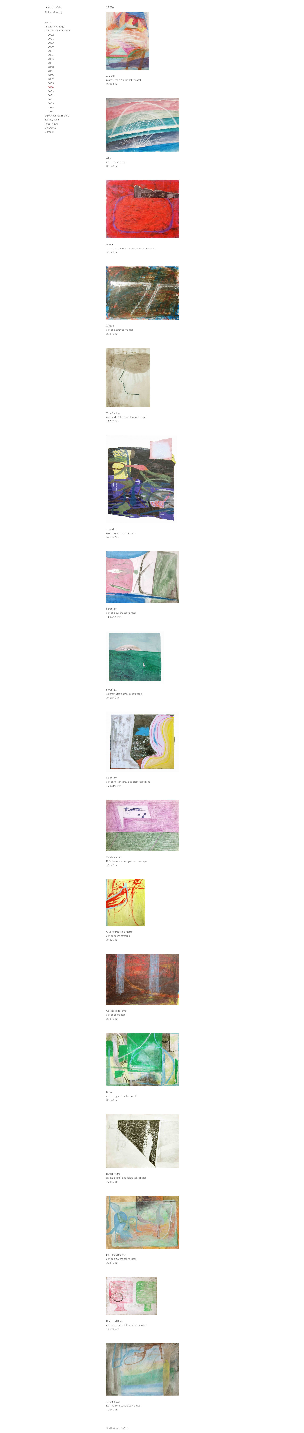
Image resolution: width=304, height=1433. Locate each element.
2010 (51, 75)
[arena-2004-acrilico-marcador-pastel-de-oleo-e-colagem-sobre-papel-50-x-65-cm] (171, 209)
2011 (51, 71)
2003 (51, 91)
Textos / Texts (52, 119)
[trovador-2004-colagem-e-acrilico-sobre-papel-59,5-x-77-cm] (171, 479)
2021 (51, 38)
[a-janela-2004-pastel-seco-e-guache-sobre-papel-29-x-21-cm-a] (171, 41)
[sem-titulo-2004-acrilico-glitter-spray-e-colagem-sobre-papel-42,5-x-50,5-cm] (171, 742)
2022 (51, 34)
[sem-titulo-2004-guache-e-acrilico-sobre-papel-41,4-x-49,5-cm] (171, 577)
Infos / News (51, 123)
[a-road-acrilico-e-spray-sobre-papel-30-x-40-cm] (171, 293)
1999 (51, 107)
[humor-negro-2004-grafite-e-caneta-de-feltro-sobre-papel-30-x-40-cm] (171, 1141)
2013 (51, 67)
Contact (49, 131)
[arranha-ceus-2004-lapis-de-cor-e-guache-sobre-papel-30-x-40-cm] (171, 1369)
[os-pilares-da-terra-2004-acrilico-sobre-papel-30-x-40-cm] (171, 979)
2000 (51, 103)
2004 (51, 87)
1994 (51, 111)
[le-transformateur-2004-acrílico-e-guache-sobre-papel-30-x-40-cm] (171, 1222)
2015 (51, 58)
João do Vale (53, 7)
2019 (51, 46)
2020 (51, 42)
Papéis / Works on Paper (57, 30)
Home (48, 22)
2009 (51, 79)
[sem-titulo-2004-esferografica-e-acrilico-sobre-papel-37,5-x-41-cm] (171, 657)
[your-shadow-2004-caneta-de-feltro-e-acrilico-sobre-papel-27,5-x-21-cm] (171, 377)
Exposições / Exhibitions (57, 115)
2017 (51, 50)
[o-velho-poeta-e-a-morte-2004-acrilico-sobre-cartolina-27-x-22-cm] (171, 902)
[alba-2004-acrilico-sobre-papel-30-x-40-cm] (171, 125)
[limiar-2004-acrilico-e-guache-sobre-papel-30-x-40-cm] (171, 1059)
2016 (51, 54)
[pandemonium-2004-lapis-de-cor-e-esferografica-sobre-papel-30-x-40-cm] (171, 825)
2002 (51, 95)
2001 (51, 99)
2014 (51, 62)
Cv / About (50, 127)
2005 (51, 83)
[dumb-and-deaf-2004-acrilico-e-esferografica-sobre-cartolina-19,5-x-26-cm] (171, 1296)
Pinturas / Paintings (55, 26)
